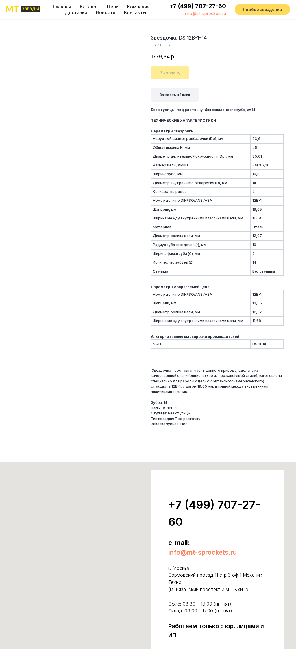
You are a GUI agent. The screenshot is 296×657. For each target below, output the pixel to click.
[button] (262, 9)
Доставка (76, 12)
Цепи (113, 7)
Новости (105, 12)
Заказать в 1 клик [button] (175, 94)
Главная (62, 7)
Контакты (135, 12)
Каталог (89, 7)
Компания (138, 7)
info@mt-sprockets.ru (205, 13)
